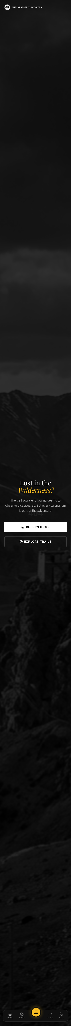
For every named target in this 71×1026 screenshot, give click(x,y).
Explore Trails (38, 541)
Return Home (38, 527)
